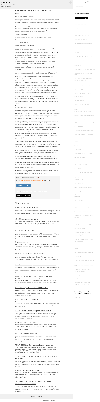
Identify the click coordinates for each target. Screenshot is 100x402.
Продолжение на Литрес (81, 18)
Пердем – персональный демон (27, 370)
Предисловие (77, 9)
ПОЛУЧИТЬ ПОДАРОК (24, 185)
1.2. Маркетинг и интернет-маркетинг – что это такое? (35, 265)
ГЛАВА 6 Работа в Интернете (26, 333)
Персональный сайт (22, 242)
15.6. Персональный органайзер (27, 219)
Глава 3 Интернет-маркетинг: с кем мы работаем (33, 276)
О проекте (33, 396)
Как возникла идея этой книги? (81, 13)
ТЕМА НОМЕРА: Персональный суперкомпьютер (34, 345)
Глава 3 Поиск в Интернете (25, 322)
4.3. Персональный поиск (25, 230)
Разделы (40, 396)
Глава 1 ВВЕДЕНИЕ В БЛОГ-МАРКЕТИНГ (31, 288)
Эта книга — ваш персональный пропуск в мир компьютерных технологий (33, 382)
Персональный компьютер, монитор (29, 207)
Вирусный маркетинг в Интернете (28, 299)
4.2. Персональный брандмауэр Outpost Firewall (33, 310)
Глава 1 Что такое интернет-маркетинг (29, 253)
